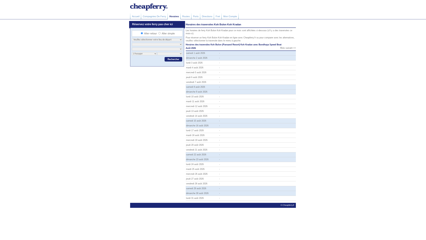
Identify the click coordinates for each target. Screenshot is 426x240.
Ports (196, 16)
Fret (218, 16)
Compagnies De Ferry (154, 16)
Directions (207, 16)
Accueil (135, 16)
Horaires (174, 16)
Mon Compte (230, 16)
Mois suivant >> (288, 48)
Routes (186, 16)
